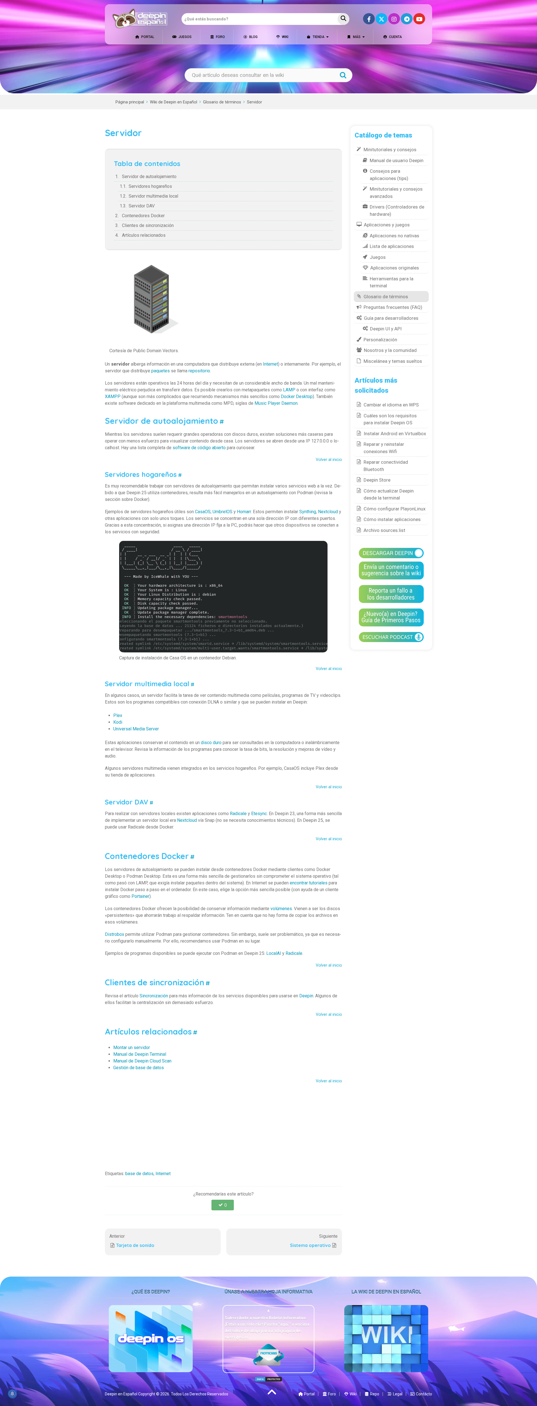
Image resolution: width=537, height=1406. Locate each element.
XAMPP (113, 396)
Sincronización (154, 995)
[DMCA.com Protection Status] (268, 1379)
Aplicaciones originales (394, 268)
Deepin (306, 995)
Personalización (380, 339)
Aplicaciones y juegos (387, 225)
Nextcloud (328, 511)
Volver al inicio (329, 459)
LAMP (289, 389)
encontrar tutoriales (309, 883)
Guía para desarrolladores (391, 318)
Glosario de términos (222, 102)
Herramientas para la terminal (391, 282)
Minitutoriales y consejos (390, 149)
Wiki (284, 37)
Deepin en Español (121, 1394)
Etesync (259, 813)
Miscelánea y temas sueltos (393, 361)
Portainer (140, 896)
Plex (117, 715)
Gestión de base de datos (138, 1067)
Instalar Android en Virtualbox (395, 433)
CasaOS (203, 511)
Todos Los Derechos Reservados (199, 1394)
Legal (397, 1394)
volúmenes (281, 908)
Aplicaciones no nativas (394, 235)
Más (356, 37)
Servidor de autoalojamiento (149, 176)
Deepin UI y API (386, 329)
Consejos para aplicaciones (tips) (389, 174)
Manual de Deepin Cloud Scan (142, 1061)
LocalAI (273, 953)
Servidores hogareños (150, 186)
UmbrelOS (222, 511)
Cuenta (395, 37)
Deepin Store (377, 480)
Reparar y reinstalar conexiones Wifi (384, 447)
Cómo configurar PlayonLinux (394, 509)
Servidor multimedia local (153, 196)
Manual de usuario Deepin (396, 160)
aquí (284, 1324)
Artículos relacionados (144, 235)
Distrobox (114, 934)
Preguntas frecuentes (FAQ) (393, 307)
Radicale (238, 813)
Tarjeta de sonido (135, 1245)
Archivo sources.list (384, 530)
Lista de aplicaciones (392, 246)
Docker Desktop (297, 396)
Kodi (117, 722)
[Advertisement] (223, 1126)
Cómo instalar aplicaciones (392, 519)
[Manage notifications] (12, 1393)
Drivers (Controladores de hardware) (397, 210)
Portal (147, 37)
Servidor (254, 102)
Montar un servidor (131, 1047)
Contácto (423, 1394)
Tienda (318, 37)
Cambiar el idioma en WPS (391, 405)
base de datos (139, 1173)
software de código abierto (199, 447)
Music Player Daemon (276, 403)
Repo (374, 1394)
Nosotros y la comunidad (390, 350)
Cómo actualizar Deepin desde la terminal (389, 494)
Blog (253, 37)
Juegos (185, 37)
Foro (220, 37)
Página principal (130, 102)
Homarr (244, 511)
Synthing (307, 511)
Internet (270, 364)
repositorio (199, 370)
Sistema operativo (310, 1245)
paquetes (160, 370)
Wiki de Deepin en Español (173, 102)
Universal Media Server (136, 729)
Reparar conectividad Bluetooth (386, 465)
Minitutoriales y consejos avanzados (396, 192)
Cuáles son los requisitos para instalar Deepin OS (390, 419)
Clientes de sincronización (148, 225)
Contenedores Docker (143, 215)
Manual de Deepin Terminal (139, 1054)
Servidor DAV (142, 206)
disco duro (211, 742)
